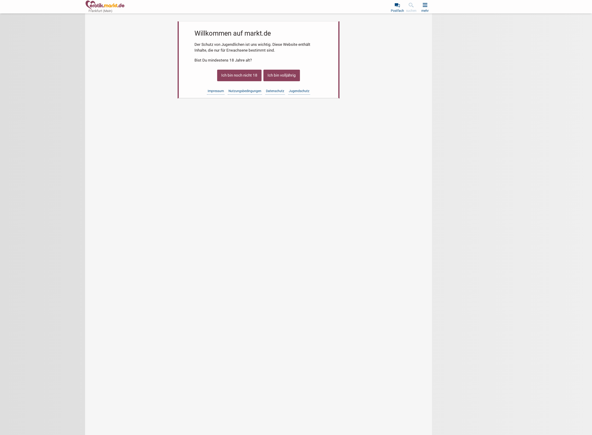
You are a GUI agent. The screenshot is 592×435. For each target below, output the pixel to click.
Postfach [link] (397, 10)
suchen (411, 10)
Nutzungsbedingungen (244, 91)
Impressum (216, 91)
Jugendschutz (299, 91)
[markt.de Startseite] (105, 5)
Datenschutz (275, 91)
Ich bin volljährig (282, 75)
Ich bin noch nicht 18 (239, 75)
